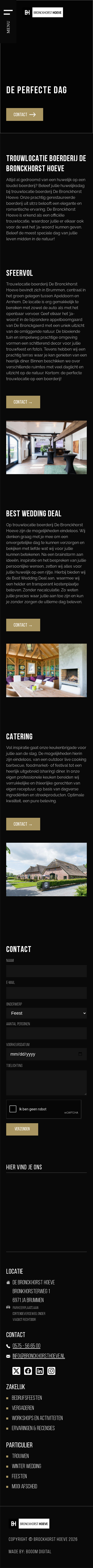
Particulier (19, 1445)
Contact (15, 1335)
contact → (23, 402)
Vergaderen (23, 1408)
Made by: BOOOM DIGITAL (30, 1551)
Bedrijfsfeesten (27, 1398)
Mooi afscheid (24, 1487)
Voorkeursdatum (18, 1045)
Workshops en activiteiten (37, 1418)
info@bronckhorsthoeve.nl (39, 1356)
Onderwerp (14, 1004)
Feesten (19, 1477)
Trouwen (20, 1456)
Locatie (14, 1272)
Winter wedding (26, 1467)
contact (21, 115)
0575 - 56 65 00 (26, 1346)
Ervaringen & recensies (33, 1429)
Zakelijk (15, 1387)
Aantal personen (18, 1024)
